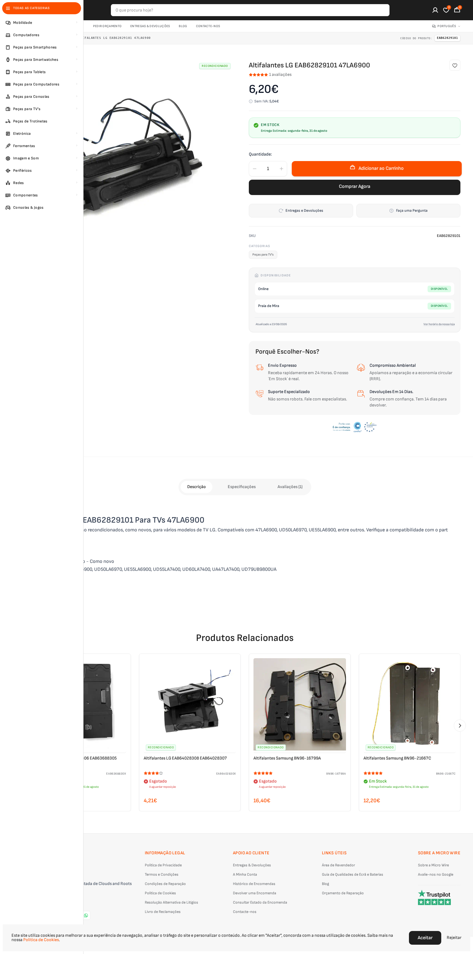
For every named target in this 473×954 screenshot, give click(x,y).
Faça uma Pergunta (412, 210)
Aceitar (425, 938)
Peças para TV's (263, 255)
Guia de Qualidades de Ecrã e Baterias (352, 874)
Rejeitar (454, 937)
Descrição (196, 486)
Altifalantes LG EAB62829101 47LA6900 (113, 38)
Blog (183, 26)
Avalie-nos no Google (435, 874)
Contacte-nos (208, 26)
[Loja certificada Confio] (354, 427)
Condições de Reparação (165, 883)
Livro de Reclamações (163, 911)
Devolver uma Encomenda (254, 893)
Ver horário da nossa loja (439, 324)
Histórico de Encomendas (254, 883)
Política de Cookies (160, 893)
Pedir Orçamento (107, 26)
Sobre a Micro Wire (433, 865)
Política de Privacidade (163, 865)
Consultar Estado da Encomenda (260, 902)
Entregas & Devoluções (150, 26)
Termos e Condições (161, 874)
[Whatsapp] (86, 915)
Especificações (242, 486)
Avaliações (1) (290, 486)
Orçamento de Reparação (343, 893)
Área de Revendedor (338, 865)
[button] (460, 726)
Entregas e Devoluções (304, 210)
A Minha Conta (245, 874)
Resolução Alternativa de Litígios (171, 902)
